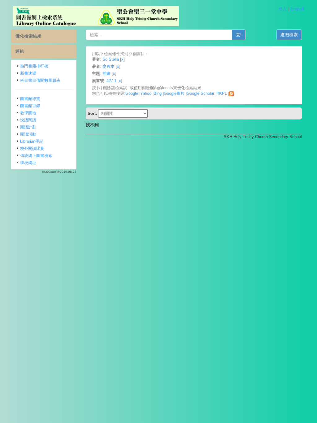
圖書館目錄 (30, 105)
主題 (96, 73)
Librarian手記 (31, 141)
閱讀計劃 (28, 127)
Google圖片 (174, 93)
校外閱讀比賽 (32, 148)
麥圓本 (108, 66)
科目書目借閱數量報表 (40, 80)
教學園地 (28, 113)
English (297, 9)
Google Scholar (200, 93)
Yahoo (145, 93)
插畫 (106, 73)
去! (238, 34)
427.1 (111, 80)
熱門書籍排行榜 (34, 66)
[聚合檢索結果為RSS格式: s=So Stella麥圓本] (231, 93)
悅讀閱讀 (28, 120)
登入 (283, 9)
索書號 (98, 80)
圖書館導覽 (30, 98)
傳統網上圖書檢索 (36, 155)
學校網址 (28, 162)
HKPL (221, 93)
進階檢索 (289, 34)
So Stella (110, 59)
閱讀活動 (28, 134)
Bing (158, 93)
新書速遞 (28, 73)
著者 (96, 59)
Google (131, 93)
